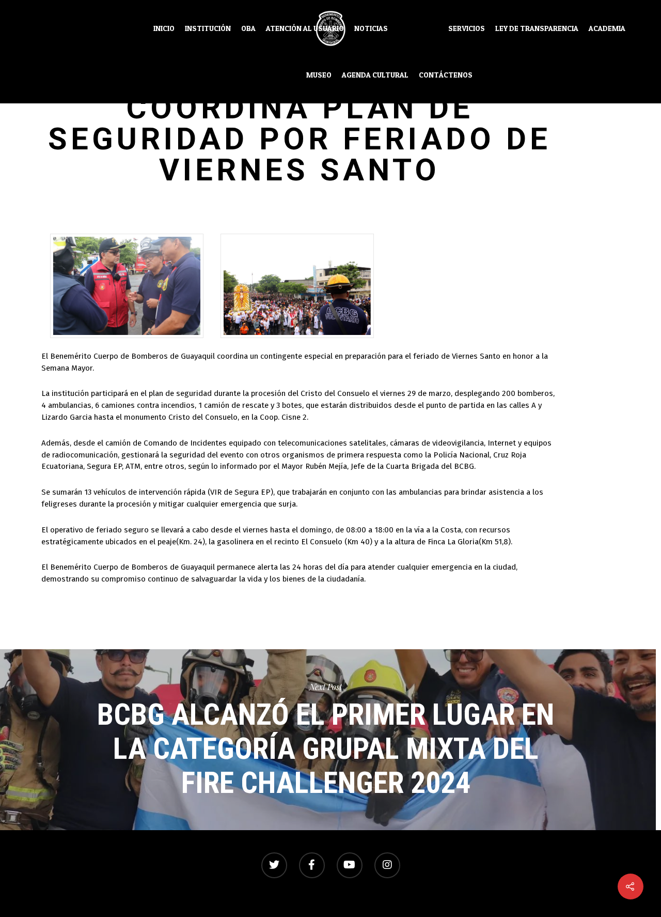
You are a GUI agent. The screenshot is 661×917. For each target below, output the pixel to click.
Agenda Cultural (375, 75)
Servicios (466, 28)
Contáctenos (446, 75)
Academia (607, 28)
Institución (208, 28)
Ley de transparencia (536, 28)
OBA (248, 28)
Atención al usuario (305, 28)
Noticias (371, 28)
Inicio (164, 28)
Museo (319, 75)
